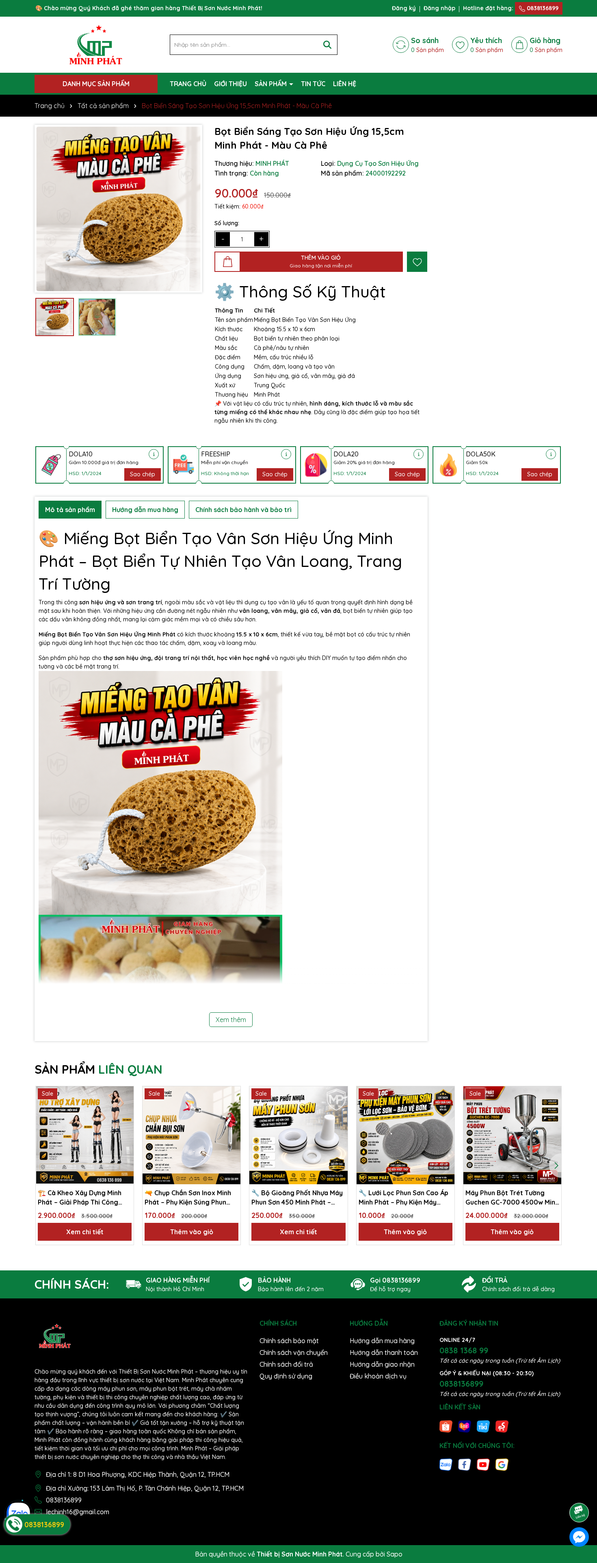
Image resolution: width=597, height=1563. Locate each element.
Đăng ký (404, 8)
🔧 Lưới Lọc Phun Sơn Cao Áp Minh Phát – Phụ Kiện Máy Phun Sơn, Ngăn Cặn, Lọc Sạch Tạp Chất (405, 1198)
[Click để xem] (118, 209)
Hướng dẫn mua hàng (382, 1341)
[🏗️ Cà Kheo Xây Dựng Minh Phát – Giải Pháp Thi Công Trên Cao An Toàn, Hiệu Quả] (85, 1135)
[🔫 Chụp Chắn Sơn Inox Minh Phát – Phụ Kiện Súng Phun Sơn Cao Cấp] (191, 1135)
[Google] (501, 1464)
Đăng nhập (439, 8)
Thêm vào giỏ (191, 1232)
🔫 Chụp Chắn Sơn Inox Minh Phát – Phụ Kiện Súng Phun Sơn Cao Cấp (188, 1198)
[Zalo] (445, 1464)
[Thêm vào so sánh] (125, 1109)
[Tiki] (483, 1425)
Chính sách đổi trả (286, 1364)
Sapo (394, 1554)
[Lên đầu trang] (579, 1490)
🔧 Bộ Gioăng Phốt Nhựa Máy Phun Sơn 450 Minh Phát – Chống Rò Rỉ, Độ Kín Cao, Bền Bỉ (297, 1198)
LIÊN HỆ (344, 84)
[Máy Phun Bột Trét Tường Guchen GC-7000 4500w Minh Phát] (512, 1135)
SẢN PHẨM (271, 84)
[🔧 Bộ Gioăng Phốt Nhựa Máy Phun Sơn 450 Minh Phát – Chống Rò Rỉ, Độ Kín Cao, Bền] (298, 1135)
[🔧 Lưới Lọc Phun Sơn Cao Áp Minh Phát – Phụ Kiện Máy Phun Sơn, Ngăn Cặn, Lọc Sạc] (405, 1135)
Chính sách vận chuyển (294, 1352)
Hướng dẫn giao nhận (382, 1364)
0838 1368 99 (463, 1350)
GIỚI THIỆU (230, 84)
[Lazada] (464, 1425)
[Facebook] (464, 1464)
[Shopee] (445, 1425)
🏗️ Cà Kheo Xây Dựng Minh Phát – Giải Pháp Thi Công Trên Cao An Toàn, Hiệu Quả (81, 1198)
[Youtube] (483, 1464)
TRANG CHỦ (188, 84)
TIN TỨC (313, 84)
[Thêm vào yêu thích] (417, 262)
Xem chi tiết (85, 1232)
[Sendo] (501, 1425)
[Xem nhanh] (125, 1124)
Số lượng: (226, 223)
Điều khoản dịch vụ (378, 1376)
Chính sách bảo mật (289, 1341)
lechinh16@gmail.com (77, 1512)
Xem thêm (231, 1020)
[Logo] (95, 44)
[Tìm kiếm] (327, 45)
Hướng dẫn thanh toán (384, 1352)
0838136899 (541, 8)
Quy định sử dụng (286, 1376)
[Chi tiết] (154, 454)
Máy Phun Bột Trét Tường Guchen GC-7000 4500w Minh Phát (512, 1198)
